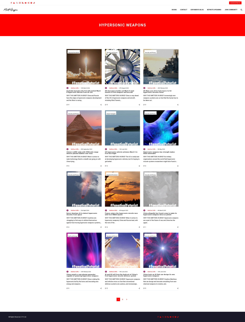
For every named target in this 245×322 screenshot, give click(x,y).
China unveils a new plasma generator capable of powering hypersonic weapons (82, 275)
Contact (183, 10)
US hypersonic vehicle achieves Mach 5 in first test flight (121, 152)
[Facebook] (11, 3)
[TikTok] (34, 3)
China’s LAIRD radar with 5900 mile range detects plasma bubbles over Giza (82, 152)
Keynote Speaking (214, 10)
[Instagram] (19, 3)
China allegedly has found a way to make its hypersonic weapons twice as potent (160, 214)
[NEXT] (126, 299)
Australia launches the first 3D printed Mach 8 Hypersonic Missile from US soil (84, 91)
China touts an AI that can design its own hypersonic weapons (159, 275)
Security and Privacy (112, 52)
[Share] (28, 3)
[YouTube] (25, 3)
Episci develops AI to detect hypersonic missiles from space (82, 214)
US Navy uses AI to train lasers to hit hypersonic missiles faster (157, 91)
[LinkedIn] (14, 3)
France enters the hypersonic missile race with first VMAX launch (121, 214)
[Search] (241, 10)
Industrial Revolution (73, 52)
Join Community (231, 10)
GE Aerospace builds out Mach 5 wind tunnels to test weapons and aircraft (119, 91)
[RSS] (22, 3)
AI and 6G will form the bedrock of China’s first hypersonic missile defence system (121, 275)
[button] (101, 105)
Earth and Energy (72, 236)
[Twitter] (17, 3)
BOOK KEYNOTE (235, 3)
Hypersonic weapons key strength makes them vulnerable (159, 152)
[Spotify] (31, 3)
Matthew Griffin (75, 88)
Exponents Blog (197, 10)
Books (174, 10)
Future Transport (111, 113)
